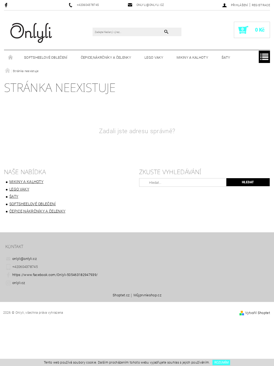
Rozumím (221, 362)
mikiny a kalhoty (192, 57)
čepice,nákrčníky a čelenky (106, 57)
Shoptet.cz (121, 295)
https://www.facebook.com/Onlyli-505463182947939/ (55, 275)
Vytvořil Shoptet (257, 313)
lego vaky (153, 57)
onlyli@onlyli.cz (24, 259)
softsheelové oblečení (45, 57)
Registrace (261, 5)
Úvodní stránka (10, 58)
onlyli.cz (18, 283)
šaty (226, 57)
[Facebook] (7, 5)
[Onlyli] (31, 32)
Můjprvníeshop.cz (147, 295)
